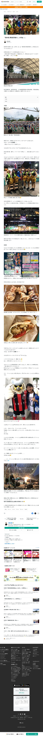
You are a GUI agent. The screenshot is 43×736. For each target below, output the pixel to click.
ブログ (14, 11)
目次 (5, 97)
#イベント (9, 509)
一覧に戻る (21, 518)
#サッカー (21, 509)
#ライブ (14, 509)
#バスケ (17, 509)
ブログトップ (9, 11)
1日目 (6, 99)
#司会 (6, 509)
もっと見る (37, 547)
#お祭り (26, 509)
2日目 (6, 101)
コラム (17, 11)
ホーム (5, 11)
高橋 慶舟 (10, 523)
